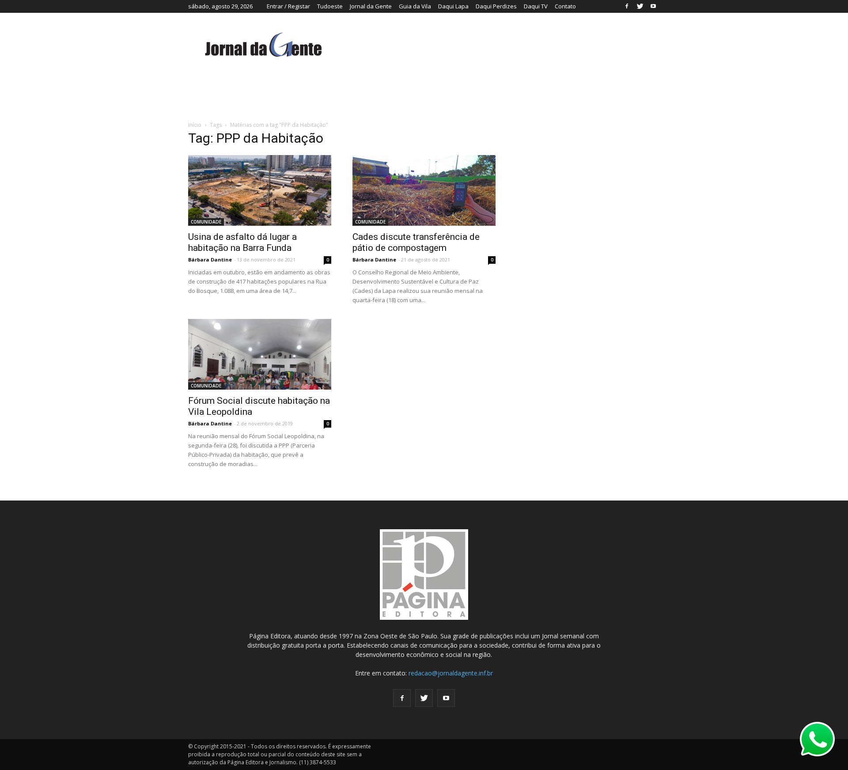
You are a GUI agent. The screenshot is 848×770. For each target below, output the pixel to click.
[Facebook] (626, 6)
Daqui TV (536, 6)
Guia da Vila (415, 6)
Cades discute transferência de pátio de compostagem (416, 242)
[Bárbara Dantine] (424, 190)
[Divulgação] (259, 190)
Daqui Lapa (453, 6)
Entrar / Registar (288, 6)
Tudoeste (330, 6)
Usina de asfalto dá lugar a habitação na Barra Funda (242, 242)
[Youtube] (653, 6)
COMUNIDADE (206, 222)
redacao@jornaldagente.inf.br (451, 673)
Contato (565, 6)
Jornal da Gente (371, 6)
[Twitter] (640, 6)
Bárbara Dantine (210, 259)
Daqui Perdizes (496, 6)
